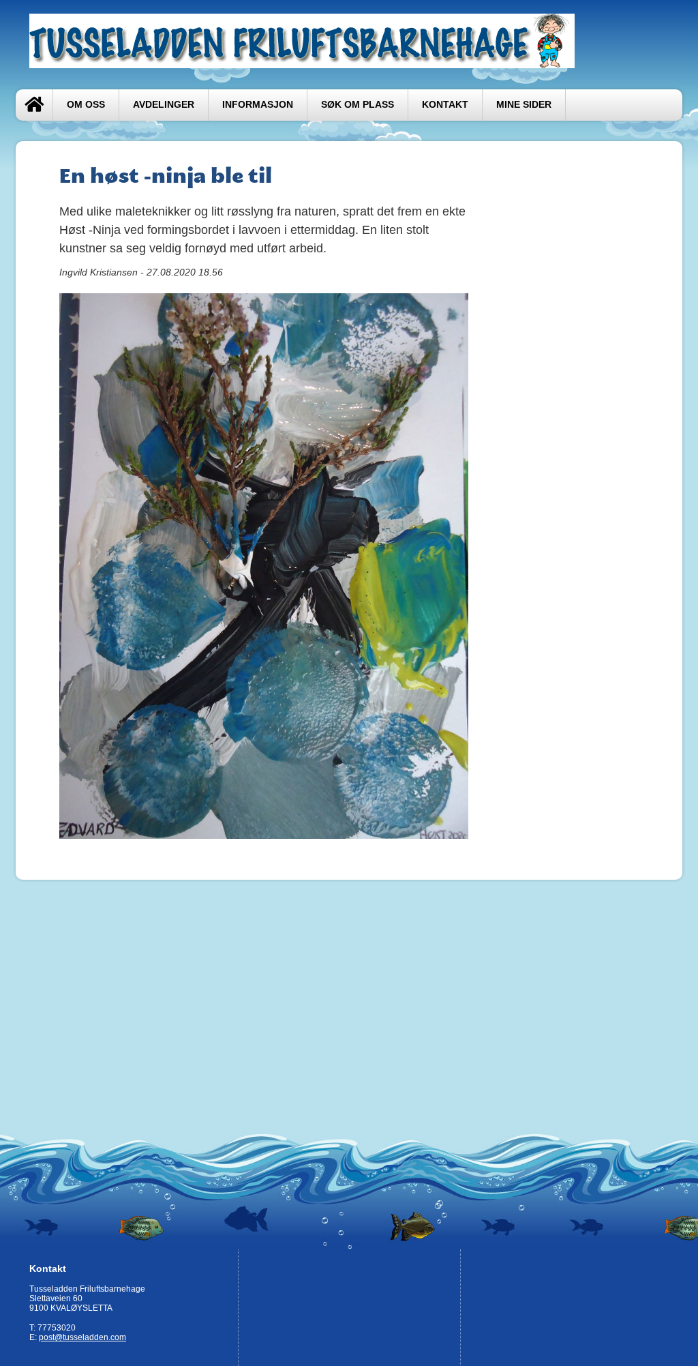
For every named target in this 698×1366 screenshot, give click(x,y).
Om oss (86, 105)
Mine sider (523, 105)
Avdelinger (163, 105)
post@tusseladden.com (82, 1337)
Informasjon (257, 105)
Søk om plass (357, 105)
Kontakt (445, 105)
